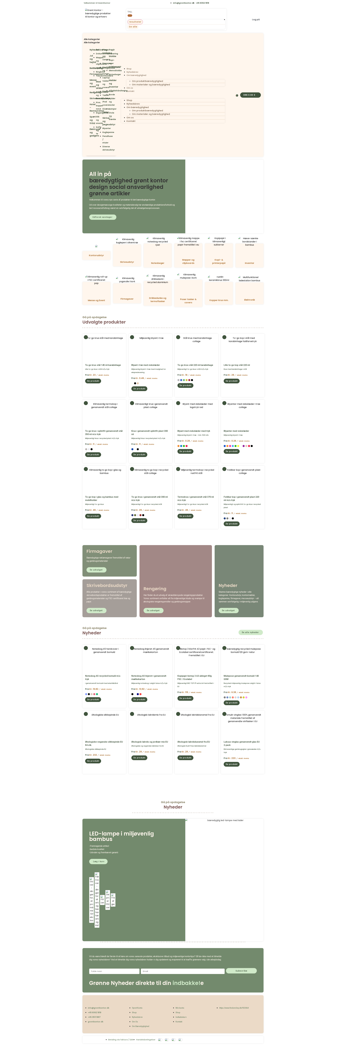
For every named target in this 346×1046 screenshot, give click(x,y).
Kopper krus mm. (218, 300)
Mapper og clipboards (188, 261)
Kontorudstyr (96, 255)
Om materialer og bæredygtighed (151, 84)
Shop (129, 68)
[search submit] (130, 15)
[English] (114, 3)
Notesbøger (157, 263)
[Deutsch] (131, 3)
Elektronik (249, 299)
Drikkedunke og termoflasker (157, 300)
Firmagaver (127, 298)
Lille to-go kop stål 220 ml (237, 365)
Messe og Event (96, 300)
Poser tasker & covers (188, 301)
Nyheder (94, 49)
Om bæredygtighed (136, 75)
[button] (101, 36)
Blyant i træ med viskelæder (145, 365)
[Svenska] (119, 3)
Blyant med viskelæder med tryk (193, 431)
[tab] (101, 39)
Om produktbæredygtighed (147, 81)
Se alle (133, 26)
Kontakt (130, 91)
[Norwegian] (125, 3)
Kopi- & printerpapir (219, 261)
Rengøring (95, 92)
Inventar (249, 263)
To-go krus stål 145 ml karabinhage (103, 365)
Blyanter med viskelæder (236, 431)
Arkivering (101, 49)
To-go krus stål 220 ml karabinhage (195, 365)
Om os (130, 88)
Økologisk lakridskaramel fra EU (193, 742)
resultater (135, 21)
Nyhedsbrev (132, 72)
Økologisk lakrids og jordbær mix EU (149, 742)
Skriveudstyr (127, 262)
